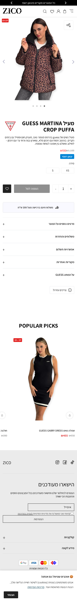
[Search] (44, 11)
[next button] (11, 3)
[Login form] (58, 11)
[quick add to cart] (69, 415)
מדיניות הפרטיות (35, 587)
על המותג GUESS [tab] (65, 274)
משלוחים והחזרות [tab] (64, 236)
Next (5, 62)
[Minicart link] (64, 11)
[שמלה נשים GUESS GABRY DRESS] (43, 378)
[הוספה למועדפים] (7, 188)
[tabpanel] (38, 60)
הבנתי (10, 595)
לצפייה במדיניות (25, 513)
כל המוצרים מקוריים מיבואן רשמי (38, 3)
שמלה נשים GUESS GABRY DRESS (57, 430)
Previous (72, 62)
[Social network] (72, 462)
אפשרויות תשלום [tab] (65, 249)
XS (67, 170)
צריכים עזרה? (60, 290)
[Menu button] (71, 11)
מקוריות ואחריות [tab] (65, 262)
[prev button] (65, 3)
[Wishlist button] (52, 12)
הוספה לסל (32, 189)
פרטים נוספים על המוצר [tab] (61, 224)
